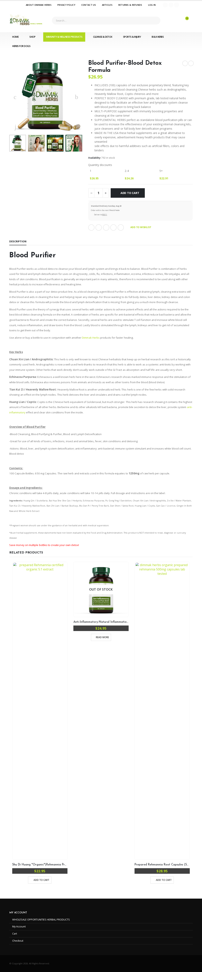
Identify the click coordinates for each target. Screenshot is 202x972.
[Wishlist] (174, 20)
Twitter (98, 227)
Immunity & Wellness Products (64, 36)
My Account (19, 926)
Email (121, 227)
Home (15, 36)
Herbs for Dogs (21, 46)
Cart (14, 933)
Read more (102, 637)
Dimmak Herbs (91, 337)
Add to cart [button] (41, 880)
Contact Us (88, 4)
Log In (152, 4)
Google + (113, 227)
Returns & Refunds (130, 4)
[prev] (185, 63)
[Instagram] (176, 4)
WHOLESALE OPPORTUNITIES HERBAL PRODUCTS (41, 919)
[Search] (154, 20)
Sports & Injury (132, 36)
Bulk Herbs (158, 36)
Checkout (17, 940)
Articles (107, 4)
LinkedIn (106, 227)
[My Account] (164, 20)
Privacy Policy (66, 4)
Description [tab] (17, 241)
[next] (191, 63)
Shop (32, 36)
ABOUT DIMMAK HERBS (38, 4)
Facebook (91, 227)
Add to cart (130, 193)
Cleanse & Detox (102, 36)
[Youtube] (171, 4)
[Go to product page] (39, 711)
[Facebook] (165, 4)
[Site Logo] (26, 20)
